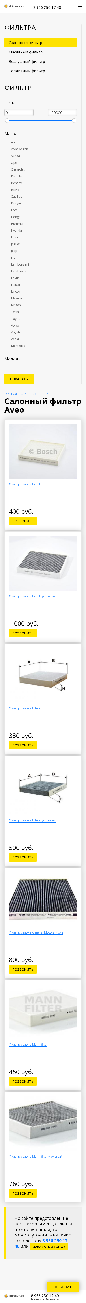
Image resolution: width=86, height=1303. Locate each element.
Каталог (26, 394)
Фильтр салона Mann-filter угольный (35, 1156)
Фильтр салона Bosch (25, 484)
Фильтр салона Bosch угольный (32, 596)
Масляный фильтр (26, 52)
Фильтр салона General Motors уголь (36, 932)
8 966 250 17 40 (47, 7)
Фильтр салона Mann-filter (28, 1044)
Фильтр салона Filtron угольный (32, 820)
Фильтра (41, 394)
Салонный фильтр (25, 42)
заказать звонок (49, 1246)
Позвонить (23, 521)
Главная (10, 394)
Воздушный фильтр (27, 61)
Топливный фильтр (27, 70)
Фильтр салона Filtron (25, 708)
